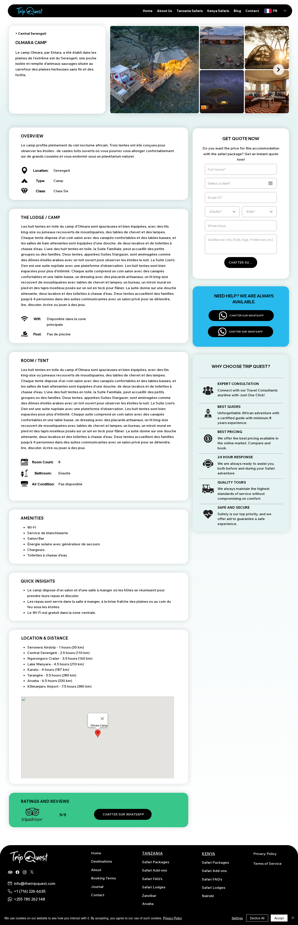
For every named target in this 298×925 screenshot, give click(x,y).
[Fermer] (292, 918)
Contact (97, 895)
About (96, 870)
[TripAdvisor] (10, 872)
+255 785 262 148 (29, 899)
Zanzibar (149, 895)
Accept (279, 918)
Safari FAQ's (152, 879)
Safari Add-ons (154, 870)
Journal (97, 886)
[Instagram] (24, 872)
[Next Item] (278, 69)
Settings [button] (237, 918)
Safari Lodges (153, 887)
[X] (31, 872)
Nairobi (208, 896)
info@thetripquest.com (34, 883)
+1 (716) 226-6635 (30, 891)
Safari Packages (155, 862)
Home (96, 853)
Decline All (257, 918)
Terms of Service (267, 863)
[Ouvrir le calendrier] (270, 183)
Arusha (148, 903)
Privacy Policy (265, 853)
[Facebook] (17, 872)
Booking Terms (103, 878)
